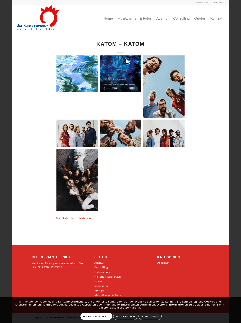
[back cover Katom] (120, 73)
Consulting (101, 267)
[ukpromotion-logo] (37, 18)
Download (60, 59)
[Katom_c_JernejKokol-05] (77, 180)
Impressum (202, 3)
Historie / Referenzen (107, 276)
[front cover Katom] (77, 73)
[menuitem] (202, 3)
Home (98, 281)
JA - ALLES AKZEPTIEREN (96, 316)
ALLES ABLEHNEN (125, 316)
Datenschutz (218, 3)
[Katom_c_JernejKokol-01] (164, 86)
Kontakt (99, 290)
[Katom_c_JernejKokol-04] (164, 133)
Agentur (99, 262)
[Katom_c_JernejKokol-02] (77, 133)
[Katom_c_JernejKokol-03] (120, 133)
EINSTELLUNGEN (150, 316)
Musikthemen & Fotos (108, 295)
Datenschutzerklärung (125, 307)
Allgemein (163, 262)
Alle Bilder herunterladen (73, 218)
